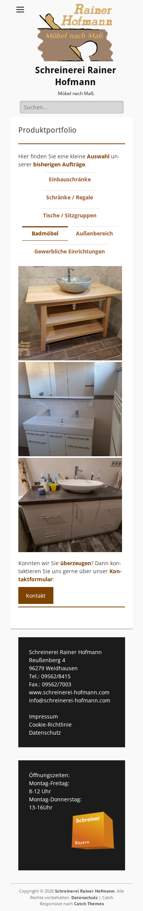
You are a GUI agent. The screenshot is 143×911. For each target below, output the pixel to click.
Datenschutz (45, 732)
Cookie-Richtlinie (50, 724)
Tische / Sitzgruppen (69, 215)
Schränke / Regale (69, 197)
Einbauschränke (70, 179)
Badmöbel (45, 233)
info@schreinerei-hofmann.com (69, 700)
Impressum (43, 716)
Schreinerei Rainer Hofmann (75, 76)
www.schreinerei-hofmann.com (69, 692)
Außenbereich (94, 233)
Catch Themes (89, 903)
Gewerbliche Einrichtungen (69, 251)
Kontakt (35, 595)
